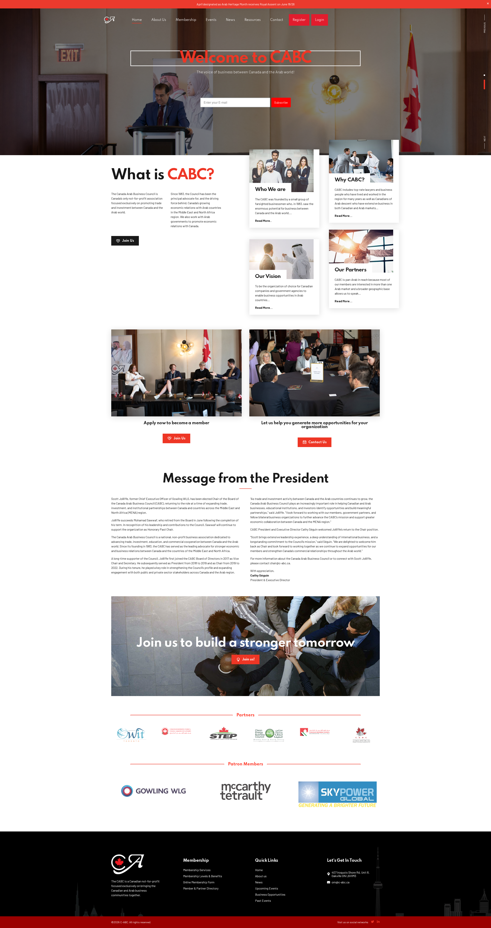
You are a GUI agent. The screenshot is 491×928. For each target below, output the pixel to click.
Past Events (263, 900)
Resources (253, 20)
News (230, 20)
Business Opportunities (270, 894)
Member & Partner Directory (200, 888)
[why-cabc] (364, 161)
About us (261, 876)
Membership (186, 20)
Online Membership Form (198, 882)
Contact (276, 20)
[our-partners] (364, 251)
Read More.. (263, 220)
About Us (158, 20)
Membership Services (197, 870)
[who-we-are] (284, 170)
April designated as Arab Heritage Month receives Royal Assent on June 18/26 (246, 4)
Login (319, 20)
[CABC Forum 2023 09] (176, 372)
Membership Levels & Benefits (202, 876)
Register (299, 20)
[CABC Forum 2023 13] (314, 372)
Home (137, 20)
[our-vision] (284, 259)
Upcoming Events (266, 888)
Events (211, 20)
